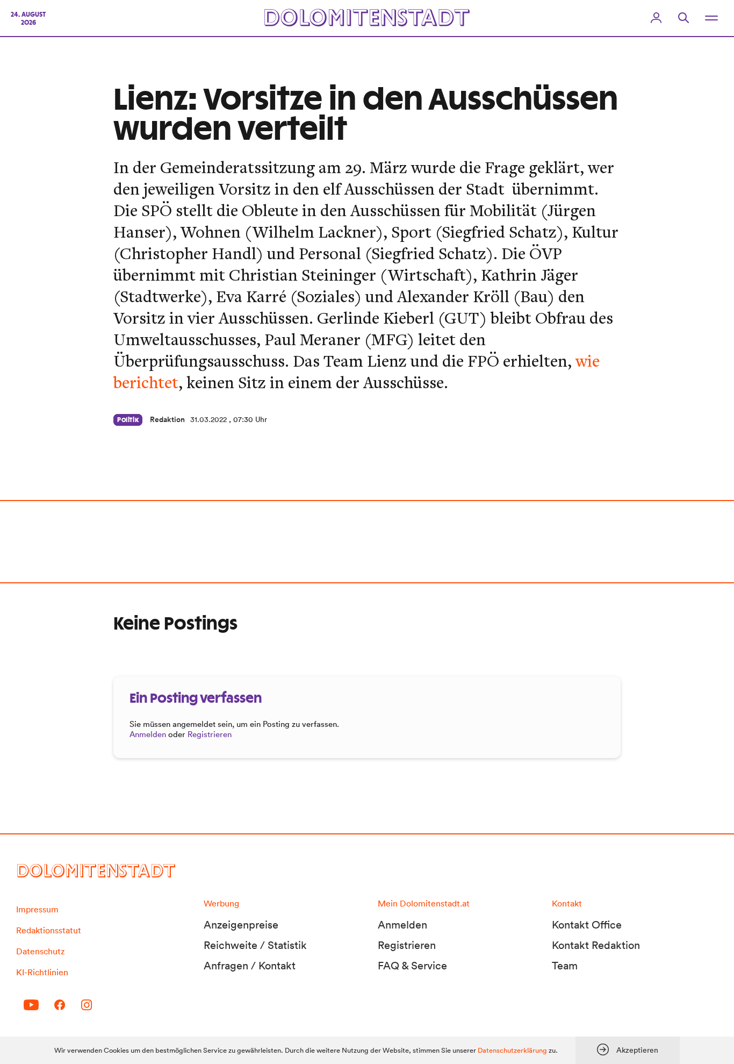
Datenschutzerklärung (512, 1050)
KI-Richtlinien (42, 972)
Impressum (37, 909)
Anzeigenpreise (241, 924)
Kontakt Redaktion (596, 945)
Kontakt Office (587, 924)
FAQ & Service (412, 965)
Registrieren (210, 734)
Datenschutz (40, 951)
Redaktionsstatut (48, 930)
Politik (128, 420)
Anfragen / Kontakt (250, 965)
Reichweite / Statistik (255, 945)
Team (565, 965)
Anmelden (147, 734)
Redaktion (167, 419)
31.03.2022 (208, 419)
